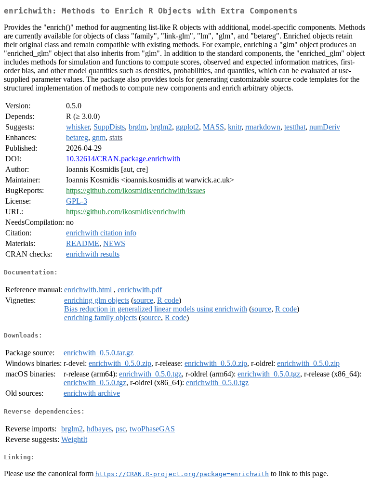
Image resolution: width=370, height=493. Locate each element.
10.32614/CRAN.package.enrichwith (123, 159)
